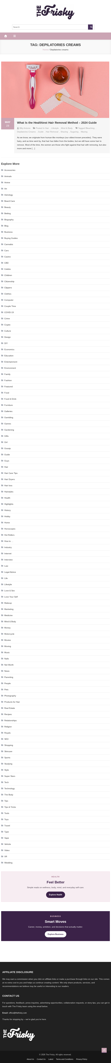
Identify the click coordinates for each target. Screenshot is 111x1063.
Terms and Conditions (64, 1059)
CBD (6, 263)
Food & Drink (10, 399)
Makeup (8, 603)
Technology (9, 788)
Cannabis (8, 244)
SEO (6, 739)
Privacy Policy (81, 1059)
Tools (6, 813)
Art (5, 189)
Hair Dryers (9, 479)
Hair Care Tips (10, 473)
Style (6, 770)
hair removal (52, 132)
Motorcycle (9, 634)
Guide (41, 132)
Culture (7, 331)
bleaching (90, 128)
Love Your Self (11, 597)
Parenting (8, 677)
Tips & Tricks (10, 807)
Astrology (8, 195)
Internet (7, 553)
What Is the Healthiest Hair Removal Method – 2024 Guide (57, 122)
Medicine (8, 615)
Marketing (8, 609)
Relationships (10, 720)
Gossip (7, 448)
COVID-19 (9, 312)
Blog (6, 226)
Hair (47, 128)
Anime (7, 182)
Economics (9, 349)
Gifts (6, 436)
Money (7, 628)
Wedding (8, 863)
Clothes (7, 294)
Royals (7, 733)
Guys (6, 461)
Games (7, 423)
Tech (6, 782)
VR (5, 856)
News (6, 671)
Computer (8, 300)
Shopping (8, 745)
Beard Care (9, 201)
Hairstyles (8, 492)
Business (8, 232)
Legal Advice (10, 572)
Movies (7, 640)
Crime (7, 318)
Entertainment (10, 362)
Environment (10, 368)
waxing (84, 132)
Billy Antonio (25, 128)
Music (7, 652)
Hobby (7, 516)
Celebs (7, 269)
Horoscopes (9, 529)
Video (7, 850)
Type (6, 832)
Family (7, 374)
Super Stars (9, 776)
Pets (6, 689)
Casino (7, 257)
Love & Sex (9, 590)
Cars (6, 250)
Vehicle (7, 844)
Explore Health (55, 895)
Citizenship (9, 281)
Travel (7, 825)
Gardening (9, 430)
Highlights (8, 504)
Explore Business (55, 934)
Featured (8, 386)
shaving (64, 132)
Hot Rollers (9, 535)
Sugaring (74, 132)
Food (6, 393)
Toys (6, 819)
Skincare (8, 751)
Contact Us (41, 1059)
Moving (7, 646)
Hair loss (8, 485)
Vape (6, 838)
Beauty (7, 207)
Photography (10, 696)
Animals (8, 176)
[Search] (90, 27)
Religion (8, 726)
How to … (8, 541)
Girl (6, 442)
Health (7, 498)
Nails (6, 658)
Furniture (8, 405)
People (7, 683)
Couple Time (10, 306)
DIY (6, 343)
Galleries (8, 411)
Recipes (8, 714)
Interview (8, 560)
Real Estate (9, 708)
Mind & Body (67, 128)
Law (6, 566)
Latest (50, 1059)
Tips (6, 801)
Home (7, 522)
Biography (9, 219)
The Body (8, 795)
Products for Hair (12, 702)
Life (6, 578)
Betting (7, 213)
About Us (30, 1059)
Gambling (8, 417)
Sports (7, 757)
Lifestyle (55, 128)
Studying (8, 764)
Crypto (7, 325)
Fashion (8, 380)
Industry (8, 547)
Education (8, 355)
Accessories (9, 170)
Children (8, 275)
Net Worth (9, 665)
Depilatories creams (26, 132)
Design (7, 337)
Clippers (8, 287)
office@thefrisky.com (18, 1013)
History (7, 510)
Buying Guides (11, 238)
